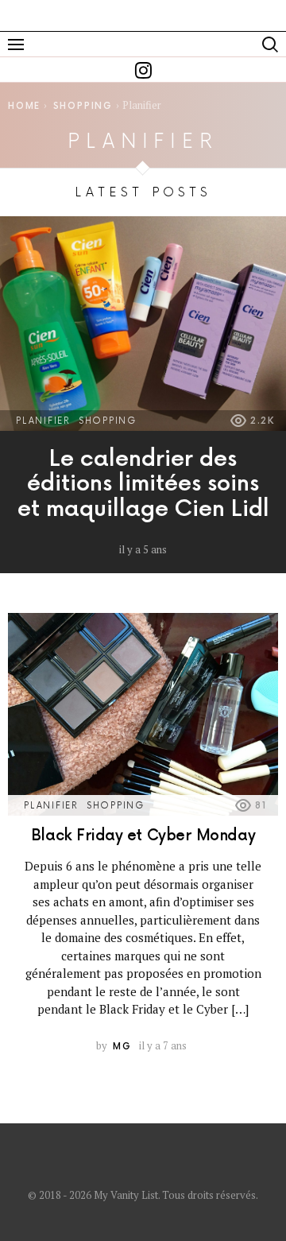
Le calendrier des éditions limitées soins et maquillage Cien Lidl (143, 484)
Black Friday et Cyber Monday (143, 836)
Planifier (43, 421)
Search (270, 44)
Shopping (108, 421)
